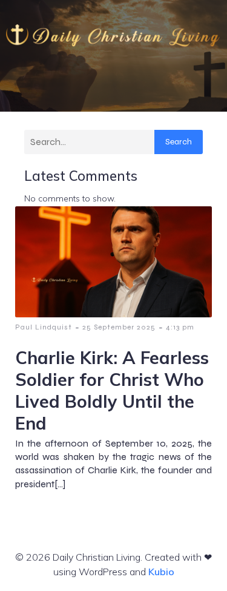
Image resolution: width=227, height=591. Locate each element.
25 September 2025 (119, 327)
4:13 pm (180, 327)
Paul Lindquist (43, 327)
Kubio (161, 572)
